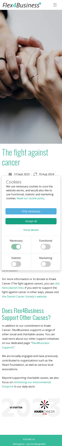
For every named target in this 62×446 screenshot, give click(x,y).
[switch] (16, 247)
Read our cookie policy (30, 198)
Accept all (31, 221)
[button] (31, 230)
